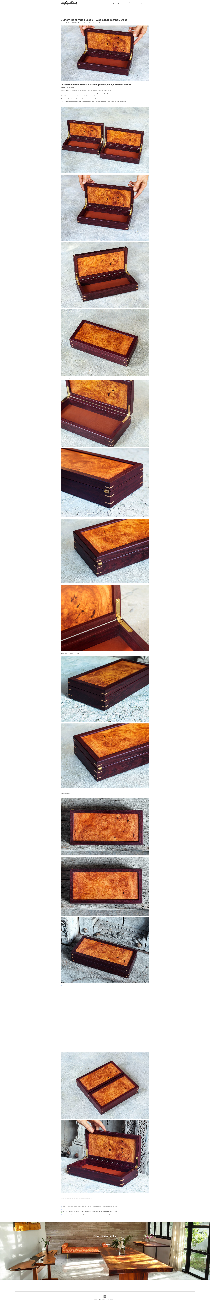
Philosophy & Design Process (116, 3)
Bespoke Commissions (85, 23)
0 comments (96, 23)
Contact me (105, 1245)
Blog (140, 3)
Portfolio (129, 3)
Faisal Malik (66, 23)
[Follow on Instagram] (105, 1296)
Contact (146, 3)
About (103, 3)
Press (135, 3)
